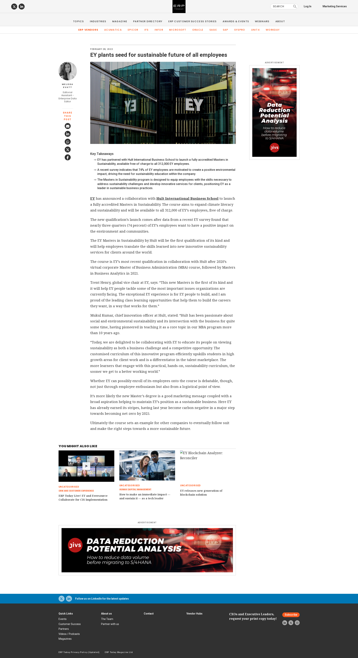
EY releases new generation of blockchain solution (201, 492)
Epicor (133, 30)
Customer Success (70, 624)
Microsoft (177, 30)
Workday (273, 30)
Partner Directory (147, 21)
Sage (213, 30)
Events (63, 618)
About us (106, 613)
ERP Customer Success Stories (192, 21)
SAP (225, 30)
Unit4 (255, 30)
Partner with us (110, 624)
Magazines (65, 638)
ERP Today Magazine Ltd (119, 652)
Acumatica (113, 30)
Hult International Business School (187, 198)
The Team (107, 618)
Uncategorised (69, 487)
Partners (64, 628)
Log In (307, 6)
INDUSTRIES (98, 21)
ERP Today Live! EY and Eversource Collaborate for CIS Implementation (83, 497)
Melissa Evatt (67, 86)
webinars (262, 21)
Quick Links (66, 613)
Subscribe (291, 614)
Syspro (239, 30)
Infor (159, 30)
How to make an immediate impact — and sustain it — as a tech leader (144, 496)
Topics (78, 21)
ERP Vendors (88, 30)
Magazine (119, 21)
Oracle (197, 30)
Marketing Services (335, 6)
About (280, 21)
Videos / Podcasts (69, 633)
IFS (146, 30)
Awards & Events (236, 21)
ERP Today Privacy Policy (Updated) (79, 652)
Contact (149, 613)
